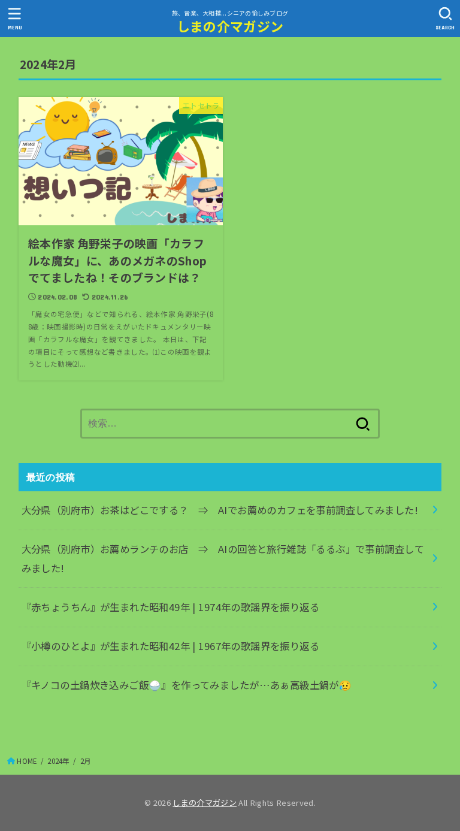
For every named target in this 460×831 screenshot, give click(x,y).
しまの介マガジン (230, 26)
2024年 (58, 761)
